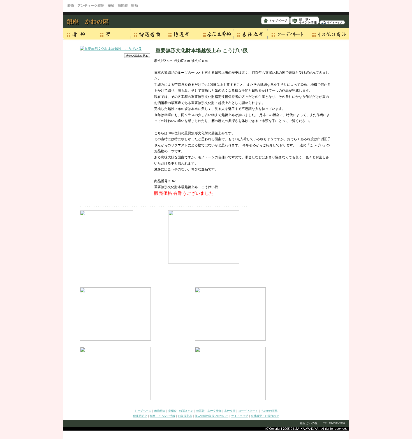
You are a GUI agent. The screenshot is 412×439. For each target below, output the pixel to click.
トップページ (143, 410)
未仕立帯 (229, 410)
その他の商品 (269, 410)
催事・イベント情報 (162, 415)
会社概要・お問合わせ (265, 415)
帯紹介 (172, 410)
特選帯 (200, 410)
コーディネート (248, 410)
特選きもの (186, 410)
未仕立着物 (214, 410)
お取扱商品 (185, 415)
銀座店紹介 (140, 415)
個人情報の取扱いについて (211, 415)
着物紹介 (159, 410)
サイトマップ (239, 415)
